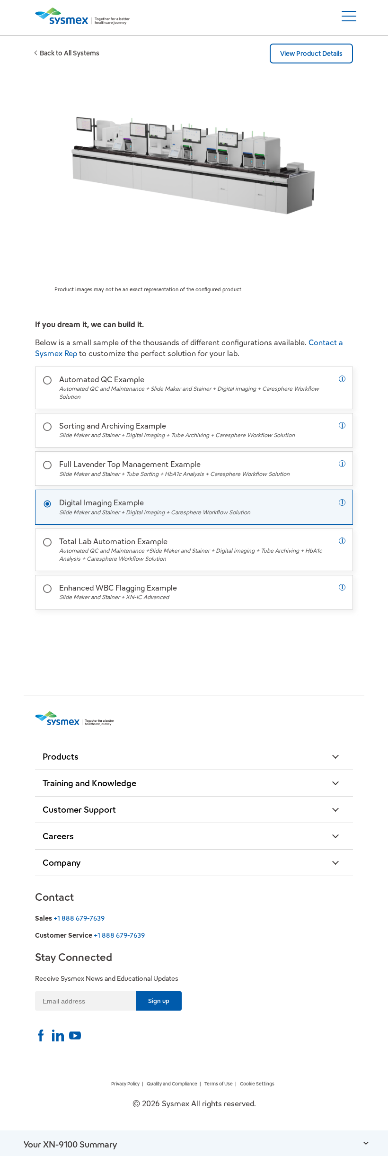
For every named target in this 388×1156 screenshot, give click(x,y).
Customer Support (79, 809)
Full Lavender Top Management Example (174, 468)
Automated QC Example (189, 387)
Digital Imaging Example (154, 506)
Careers (58, 836)
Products (61, 756)
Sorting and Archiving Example (177, 430)
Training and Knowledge (89, 783)
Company (61, 862)
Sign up (158, 1001)
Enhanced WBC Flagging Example (118, 591)
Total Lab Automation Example (190, 549)
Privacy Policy (125, 1084)
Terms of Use (218, 1084)
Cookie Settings (257, 1084)
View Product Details (311, 53)
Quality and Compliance (172, 1084)
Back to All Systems (69, 53)
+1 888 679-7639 (79, 918)
